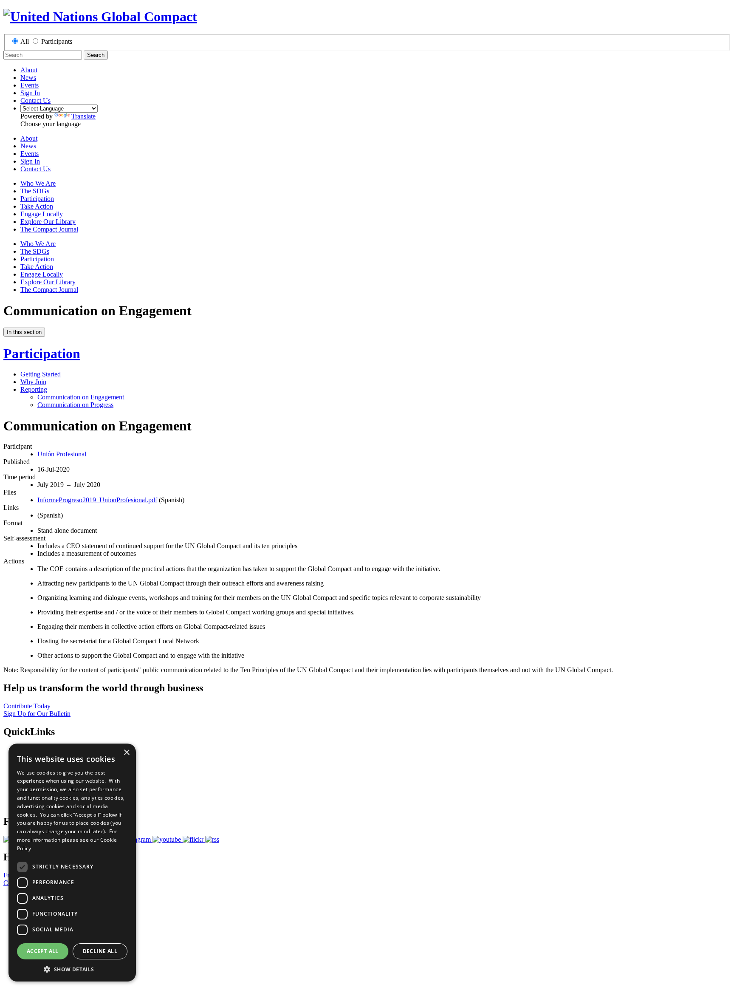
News (28, 77)
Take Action (36, 206)
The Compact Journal (49, 229)
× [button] (126, 753)
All (24, 41)
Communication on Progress (75, 404)
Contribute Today (27, 706)
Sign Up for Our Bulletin (37, 713)
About (28, 70)
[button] (72, 969)
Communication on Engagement (80, 397)
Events (29, 85)
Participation (37, 198)
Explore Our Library (48, 221)
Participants (56, 41)
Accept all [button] (43, 951)
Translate (83, 116)
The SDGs (34, 191)
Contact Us (35, 100)
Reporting (33, 389)
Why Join (33, 381)
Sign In (30, 92)
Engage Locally (41, 214)
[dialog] (72, 863)
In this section (24, 332)
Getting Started (40, 374)
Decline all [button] (100, 951)
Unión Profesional (61, 454)
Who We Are (38, 183)
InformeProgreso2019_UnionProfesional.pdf (97, 499)
